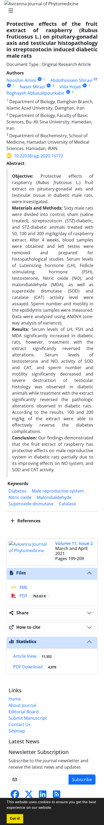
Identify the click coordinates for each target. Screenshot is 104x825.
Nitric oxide (20, 497)
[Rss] (56, 796)
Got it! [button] (15, 818)
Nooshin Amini (21, 80)
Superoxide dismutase (31, 504)
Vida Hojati (70, 87)
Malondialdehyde (54, 497)
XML (23, 587)
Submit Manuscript (28, 718)
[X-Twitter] (28, 796)
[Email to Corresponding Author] (96, 79)
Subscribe (82, 779)
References (28, 521)
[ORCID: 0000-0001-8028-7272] (8, 85)
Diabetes (17, 491)
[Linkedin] (42, 796)
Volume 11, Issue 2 (74, 543)
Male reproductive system (58, 491)
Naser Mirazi (32, 87)
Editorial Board (24, 712)
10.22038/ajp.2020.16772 (38, 156)
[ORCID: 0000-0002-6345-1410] (68, 92)
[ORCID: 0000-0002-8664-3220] (48, 85)
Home (15, 699)
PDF (32, 596)
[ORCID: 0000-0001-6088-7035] (39, 79)
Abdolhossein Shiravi (71, 80)
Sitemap (17, 731)
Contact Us (20, 724)
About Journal (22, 705)
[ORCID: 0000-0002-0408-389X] (84, 85)
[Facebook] (15, 796)
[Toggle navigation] (50, 10)
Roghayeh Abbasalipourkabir (35, 93)
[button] (54, 808)
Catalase (67, 504)
